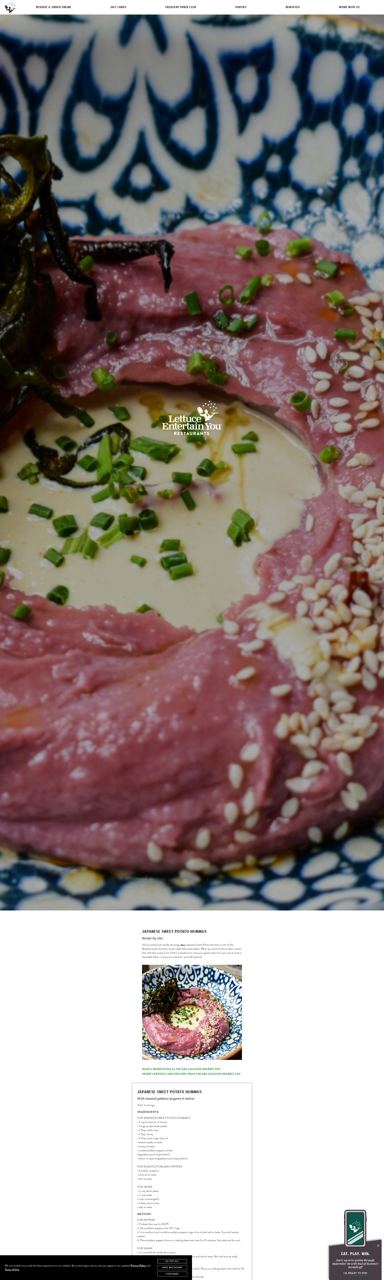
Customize (172, 1273)
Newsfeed (293, 7)
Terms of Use (12, 1270)
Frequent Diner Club (180, 7)
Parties (240, 7)
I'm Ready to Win (355, 1273)
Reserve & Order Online (53, 7)
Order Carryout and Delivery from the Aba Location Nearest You (191, 1074)
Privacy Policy (138, 1265)
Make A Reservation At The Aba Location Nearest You (181, 1069)
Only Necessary (172, 1267)
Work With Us (349, 7)
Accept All (172, 1261)
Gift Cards (118, 7)
